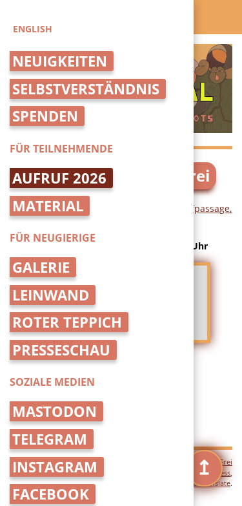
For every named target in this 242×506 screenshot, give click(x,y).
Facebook (50, 494)
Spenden (45, 116)
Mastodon (54, 411)
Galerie (41, 267)
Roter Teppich (67, 322)
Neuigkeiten (59, 61)
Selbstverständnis (85, 89)
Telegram (49, 439)
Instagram (54, 467)
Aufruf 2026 (59, 178)
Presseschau (61, 350)
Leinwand (50, 295)
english (32, 29)
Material (47, 206)
